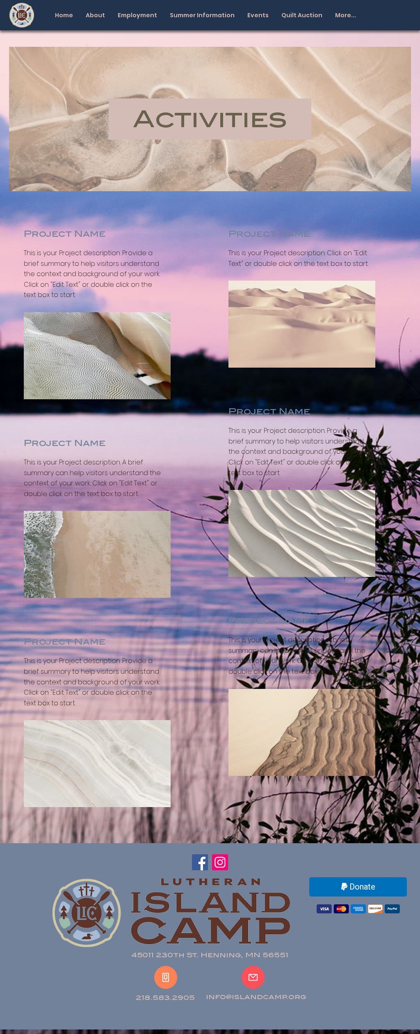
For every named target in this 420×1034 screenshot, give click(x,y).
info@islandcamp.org (256, 997)
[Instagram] (220, 862)
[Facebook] (200, 862)
